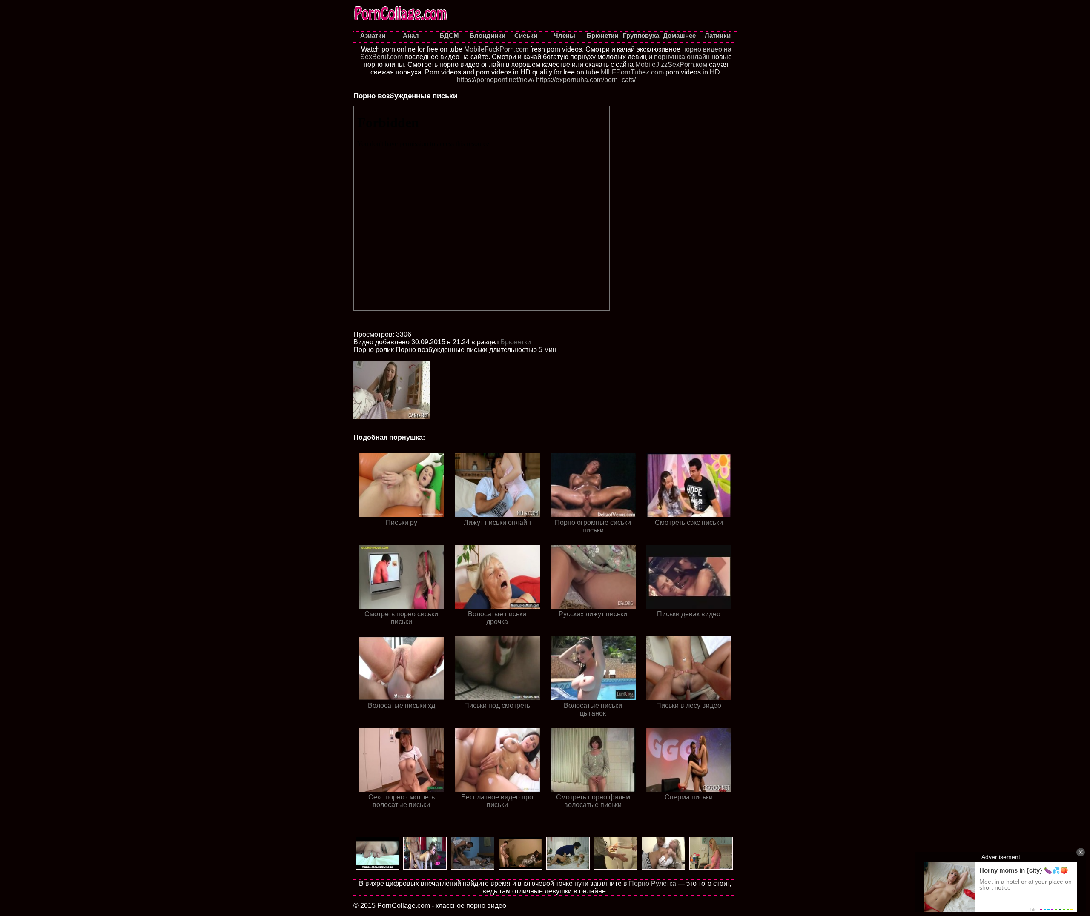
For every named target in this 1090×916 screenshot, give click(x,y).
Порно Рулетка (652, 883)
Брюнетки (515, 342)
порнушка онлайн (682, 56)
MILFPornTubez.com (632, 72)
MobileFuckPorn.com (496, 49)
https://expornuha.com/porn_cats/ (586, 79)
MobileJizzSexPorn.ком (671, 64)
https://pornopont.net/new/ (495, 79)
